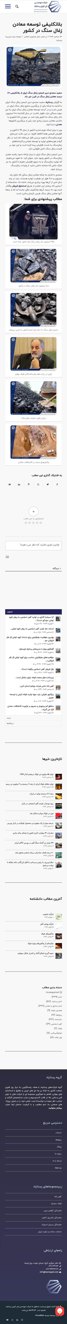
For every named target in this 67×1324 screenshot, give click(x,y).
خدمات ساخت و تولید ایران (49, 1231)
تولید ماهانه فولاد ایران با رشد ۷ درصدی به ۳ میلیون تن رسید (30, 784)
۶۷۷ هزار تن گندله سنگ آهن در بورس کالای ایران (34, 843)
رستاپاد (49, 102)
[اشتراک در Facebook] (57, 484)
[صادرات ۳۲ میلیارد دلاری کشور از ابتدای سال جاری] (58, 835)
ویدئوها (58, 1168)
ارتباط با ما (57, 1161)
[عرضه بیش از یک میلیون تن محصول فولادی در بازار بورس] (58, 826)
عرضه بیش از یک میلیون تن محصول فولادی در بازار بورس (30, 823)
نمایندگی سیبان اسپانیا (51, 1224)
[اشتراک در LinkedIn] (19, 484)
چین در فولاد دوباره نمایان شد (42, 813)
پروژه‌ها (59, 1015)
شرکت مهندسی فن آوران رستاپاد (18, 1306)
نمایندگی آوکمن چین (52, 1210)
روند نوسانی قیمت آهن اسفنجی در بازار (38, 803)
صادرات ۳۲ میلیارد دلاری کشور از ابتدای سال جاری (33, 833)
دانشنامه (58, 1019)
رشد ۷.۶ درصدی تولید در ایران (42, 794)
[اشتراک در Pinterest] (28, 484)
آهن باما (57, 1196)
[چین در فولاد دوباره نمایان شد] (58, 816)
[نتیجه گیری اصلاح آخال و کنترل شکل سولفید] (58, 956)
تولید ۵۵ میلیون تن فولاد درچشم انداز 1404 (37, 774)
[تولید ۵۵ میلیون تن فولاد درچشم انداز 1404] (58, 777)
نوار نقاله (58, 1037)
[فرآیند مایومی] (58, 916)
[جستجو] (16, 6)
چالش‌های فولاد (47, 934)
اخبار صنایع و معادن (32, 36)
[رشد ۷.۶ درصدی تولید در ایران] (58, 796)
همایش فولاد (56, 1010)
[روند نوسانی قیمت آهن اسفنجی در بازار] (58, 806)
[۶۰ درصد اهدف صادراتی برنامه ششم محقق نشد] (58, 855)
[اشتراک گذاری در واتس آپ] (38, 484)
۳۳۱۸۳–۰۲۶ (53, 1266)
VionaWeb (39, 1315)
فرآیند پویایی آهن (47, 924)
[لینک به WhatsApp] (12, 1320)
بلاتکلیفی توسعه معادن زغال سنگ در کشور (37, 27)
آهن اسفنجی (56, 1024)
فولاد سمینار (56, 1203)
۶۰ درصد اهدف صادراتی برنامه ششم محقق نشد (34, 852)
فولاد (60, 1028)
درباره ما (58, 1154)
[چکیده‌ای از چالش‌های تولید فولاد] (58, 946)
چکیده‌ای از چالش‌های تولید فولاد (41, 943)
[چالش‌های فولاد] (58, 936)
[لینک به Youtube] (7, 1320)
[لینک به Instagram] (22, 1320)
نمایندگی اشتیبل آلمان (51, 1217)
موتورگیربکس (56, 1033)
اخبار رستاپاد (57, 1001)
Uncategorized (52, 992)
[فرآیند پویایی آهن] (58, 926)
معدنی (59, 124)
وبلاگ (59, 1147)
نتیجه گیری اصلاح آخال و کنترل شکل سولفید (36, 953)
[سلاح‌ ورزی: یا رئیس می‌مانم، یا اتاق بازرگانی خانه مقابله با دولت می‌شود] (58, 865)
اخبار (43, 36)
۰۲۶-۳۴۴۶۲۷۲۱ (52, 1269)
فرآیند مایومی (48, 914)
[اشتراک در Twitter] (47, 484)
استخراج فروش (19, 186)
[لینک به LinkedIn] (17, 1320)
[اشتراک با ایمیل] (9, 484)
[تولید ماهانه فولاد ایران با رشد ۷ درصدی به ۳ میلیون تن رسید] (58, 786)
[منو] (9, 6)
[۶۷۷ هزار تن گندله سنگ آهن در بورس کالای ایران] (58, 845)
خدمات (58, 1132)
